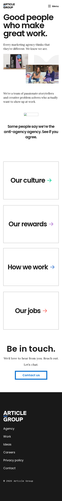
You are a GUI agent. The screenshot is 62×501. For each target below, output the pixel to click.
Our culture (28, 180)
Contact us (31, 375)
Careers (9, 452)
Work (7, 436)
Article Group (9, 5)
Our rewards (28, 224)
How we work (28, 267)
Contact (9, 468)
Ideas (7, 444)
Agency (8, 428)
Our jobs (28, 310)
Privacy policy (13, 460)
